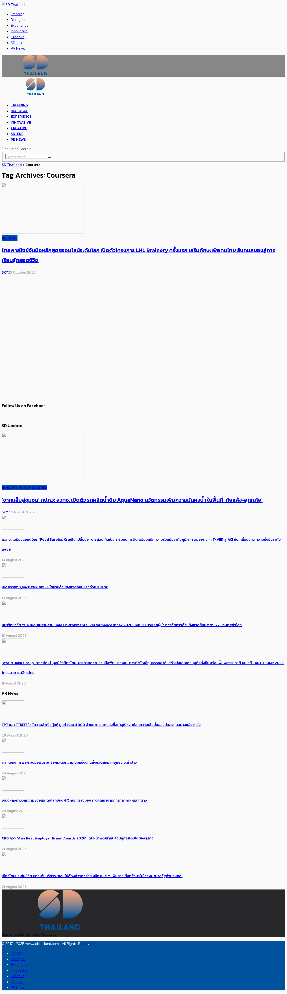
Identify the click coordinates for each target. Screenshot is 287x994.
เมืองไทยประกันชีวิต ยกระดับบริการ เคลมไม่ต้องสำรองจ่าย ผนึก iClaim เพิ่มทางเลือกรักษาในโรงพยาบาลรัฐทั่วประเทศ (92, 875)
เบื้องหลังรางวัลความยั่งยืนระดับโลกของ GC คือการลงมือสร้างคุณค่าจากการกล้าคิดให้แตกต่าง (75, 800)
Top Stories (35, 487)
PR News (18, 48)
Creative (17, 37)
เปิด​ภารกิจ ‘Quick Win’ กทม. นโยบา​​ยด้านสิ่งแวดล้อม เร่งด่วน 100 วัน (55, 587)
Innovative (19, 31)
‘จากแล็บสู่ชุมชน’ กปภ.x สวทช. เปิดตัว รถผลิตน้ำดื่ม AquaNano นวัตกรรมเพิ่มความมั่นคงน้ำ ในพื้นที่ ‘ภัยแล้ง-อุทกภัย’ (132, 500)
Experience (19, 25)
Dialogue (18, 19)
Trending (17, 14)
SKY (5, 272)
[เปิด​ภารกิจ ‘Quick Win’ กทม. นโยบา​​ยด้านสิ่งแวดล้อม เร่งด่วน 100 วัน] (13, 576)
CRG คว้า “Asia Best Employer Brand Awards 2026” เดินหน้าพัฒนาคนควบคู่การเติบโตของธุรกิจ (78, 838)
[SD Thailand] (13, 4)
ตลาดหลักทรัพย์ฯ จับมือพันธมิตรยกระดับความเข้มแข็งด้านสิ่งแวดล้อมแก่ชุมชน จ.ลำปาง (69, 762)
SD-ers (16, 42)
